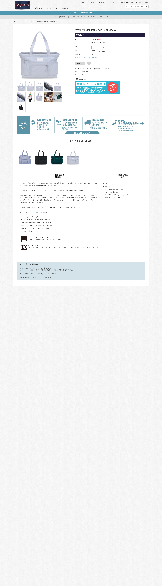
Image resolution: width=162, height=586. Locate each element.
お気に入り (104, 2)
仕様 (123, 176)
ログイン (112, 2)
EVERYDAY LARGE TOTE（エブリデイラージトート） (48, 21)
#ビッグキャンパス (74, 16)
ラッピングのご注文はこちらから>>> (86, 57)
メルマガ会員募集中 (143, 2)
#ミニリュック (94, 16)
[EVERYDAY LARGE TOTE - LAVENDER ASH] (25, 157)
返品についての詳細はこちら (83, 71)
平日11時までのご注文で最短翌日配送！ (81, 13)
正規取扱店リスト (93, 2)
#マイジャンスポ (104, 16)
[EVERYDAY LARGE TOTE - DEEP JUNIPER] (57, 157)
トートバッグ (30, 21)
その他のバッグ (21, 21)
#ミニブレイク (64, 16)
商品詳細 (58, 176)
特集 (83, 2)
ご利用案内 (122, 2)
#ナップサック (85, 16)
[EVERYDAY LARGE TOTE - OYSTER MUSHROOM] (73, 157)
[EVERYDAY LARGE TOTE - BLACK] (41, 157)
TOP (15, 21)
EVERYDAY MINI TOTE (36, 212)
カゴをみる (131, 2)
